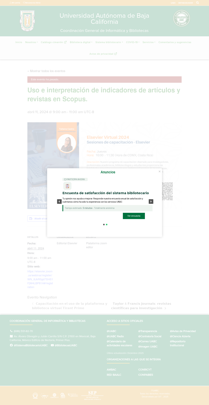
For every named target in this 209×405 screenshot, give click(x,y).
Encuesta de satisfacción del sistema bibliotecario (105, 193)
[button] (59, 201)
